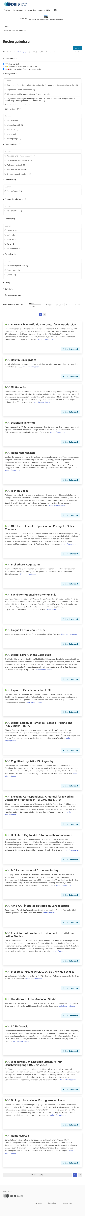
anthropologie (13, 138)
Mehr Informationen (46, 339)
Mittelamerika (13, 248)
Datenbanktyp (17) (12, 144)
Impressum (38, 1203)
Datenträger (13, 270)
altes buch (12, 129)
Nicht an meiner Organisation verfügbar (25, 69)
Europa (10, 235)
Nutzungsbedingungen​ (35, 10)
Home (6, 26)
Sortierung (33, 303)
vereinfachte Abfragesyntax (20, 52)
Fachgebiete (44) (11, 73)
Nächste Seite (37, 1175)
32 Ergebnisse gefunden (13, 304)
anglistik (11, 134)
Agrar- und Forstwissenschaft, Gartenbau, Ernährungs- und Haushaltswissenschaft (42, 85)
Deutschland (13, 230)
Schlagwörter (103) (12, 109)
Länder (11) (9, 219)
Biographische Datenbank (18, 174)
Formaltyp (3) (9, 254)
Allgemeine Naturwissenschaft (20, 90)
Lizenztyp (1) (9, 179)
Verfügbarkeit (10, 58)
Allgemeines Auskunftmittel (19, 160)
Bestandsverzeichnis (16, 169)
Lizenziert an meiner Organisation (23, 66)
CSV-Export (77, 304)
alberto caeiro (13, 120)
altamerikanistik (14, 125)
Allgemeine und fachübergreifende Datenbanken (28, 94)
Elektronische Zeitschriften (15, 30)
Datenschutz (52, 1203)
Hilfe (48, 10)
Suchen (7, 10)
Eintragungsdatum (12, 295)
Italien (10, 244)
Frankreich (12, 239)
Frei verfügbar (15, 64)
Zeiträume (8, 289)
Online (11, 275)
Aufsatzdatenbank (15, 165)
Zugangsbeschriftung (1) (14, 199)
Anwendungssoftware (17, 266)
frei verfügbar (14, 211)
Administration (67, 1203)
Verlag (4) (8, 283)
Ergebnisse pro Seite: (55, 305)
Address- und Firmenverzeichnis (21, 156)
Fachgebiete (18, 10)
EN (55, 10)
